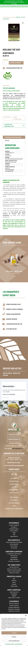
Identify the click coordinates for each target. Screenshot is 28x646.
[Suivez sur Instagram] (16, 474)
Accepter (14, 633)
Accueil (4, 17)
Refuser (14, 637)
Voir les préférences (14, 641)
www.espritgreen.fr (17, 448)
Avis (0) (7, 140)
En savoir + (7, 118)
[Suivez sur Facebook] (12, 474)
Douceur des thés (11, 17)
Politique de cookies (9, 644)
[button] (26, 615)
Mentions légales (18, 644)
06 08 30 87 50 (13, 435)
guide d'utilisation (17, 118)
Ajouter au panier (15, 63)
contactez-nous (13, 439)
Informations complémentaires (13, 137)
